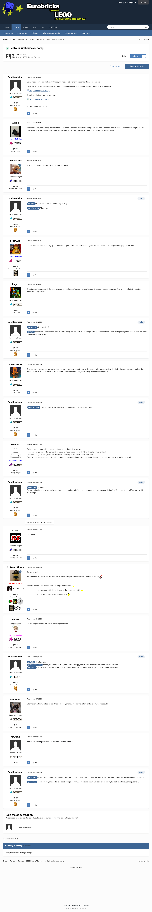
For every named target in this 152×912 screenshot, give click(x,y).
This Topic (137, 27)
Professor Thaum (15, 567)
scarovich (15, 699)
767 (16, 186)
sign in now (54, 818)
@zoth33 (31, 204)
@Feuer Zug (32, 327)
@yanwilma (32, 782)
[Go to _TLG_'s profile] (15, 538)
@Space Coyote (33, 407)
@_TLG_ (31, 662)
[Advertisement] (76, 885)
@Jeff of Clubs (33, 208)
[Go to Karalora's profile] (15, 627)
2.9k (16, 149)
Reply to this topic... (25, 827)
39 (16, 762)
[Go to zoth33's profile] (15, 131)
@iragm (30, 332)
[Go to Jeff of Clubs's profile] (15, 169)
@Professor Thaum (34, 665)
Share (125, 56)
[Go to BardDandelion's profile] (8, 56)
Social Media (53, 27)
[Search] (146, 27)
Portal (7, 27)
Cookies (86, 906)
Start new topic (115, 66)
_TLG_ (15, 529)
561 (16, 555)
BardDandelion (20, 55)
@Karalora (31, 667)
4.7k (16, 594)
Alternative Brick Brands (51, 33)
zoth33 (15, 123)
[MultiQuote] (28, 113)
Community (86, 33)
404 (16, 103)
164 (16, 390)
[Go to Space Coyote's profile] (15, 372)
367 (16, 310)
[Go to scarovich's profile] (15, 707)
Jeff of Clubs (15, 160)
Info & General (22, 33)
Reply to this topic (137, 66)
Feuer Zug (15, 241)
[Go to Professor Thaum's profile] (15, 575)
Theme (66, 906)
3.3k (16, 266)
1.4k (16, 470)
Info (43, 27)
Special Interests (71, 33)
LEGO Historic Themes (31, 57)
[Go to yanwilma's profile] (15, 745)
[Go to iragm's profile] (15, 292)
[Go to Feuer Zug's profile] (15, 249)
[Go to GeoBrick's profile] (15, 453)
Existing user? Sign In (127, 3)
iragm (15, 284)
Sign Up (143, 2)
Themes (35, 33)
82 (16, 725)
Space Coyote (15, 364)
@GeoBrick (32, 487)
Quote (35, 113)
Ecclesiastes (34, 522)
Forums (16, 27)
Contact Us (76, 906)
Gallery (35, 27)
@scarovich (32, 777)
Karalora (15, 619)
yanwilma (15, 737)
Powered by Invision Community (76, 908)
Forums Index (8, 33)
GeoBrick (15, 444)
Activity (25, 27)
